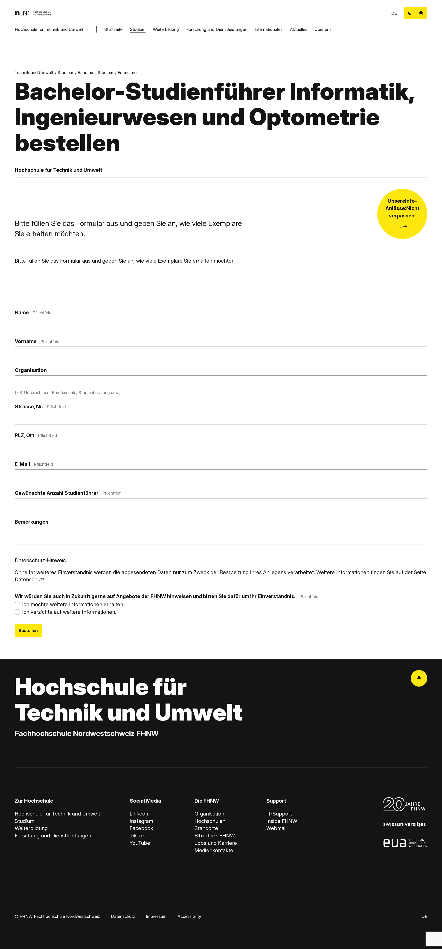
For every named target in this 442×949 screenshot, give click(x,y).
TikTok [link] (137, 836)
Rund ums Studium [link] (95, 72)
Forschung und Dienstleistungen (216, 29)
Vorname (37, 341)
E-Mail (34, 464)
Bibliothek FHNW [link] (215, 836)
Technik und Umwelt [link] (34, 72)
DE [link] (394, 13)
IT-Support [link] (279, 814)
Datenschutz (30, 579)
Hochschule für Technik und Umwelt (49, 29)
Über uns (323, 29)
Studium (137, 29)
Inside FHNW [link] (281, 821)
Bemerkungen (31, 522)
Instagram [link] (141, 821)
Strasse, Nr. (40, 406)
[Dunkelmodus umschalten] (410, 13)
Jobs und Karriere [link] (216, 843)
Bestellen (28, 630)
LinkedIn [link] (140, 814)
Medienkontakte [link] (214, 850)
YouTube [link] (140, 843)
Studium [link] (65, 72)
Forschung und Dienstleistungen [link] (53, 836)
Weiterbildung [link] (31, 828)
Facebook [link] (141, 828)
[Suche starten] (421, 13)
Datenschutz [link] (123, 916)
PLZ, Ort (36, 435)
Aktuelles (298, 29)
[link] (33, 13)
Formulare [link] (127, 72)
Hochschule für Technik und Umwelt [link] (57, 814)
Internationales (268, 29)
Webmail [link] (276, 828)
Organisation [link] (209, 814)
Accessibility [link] (189, 916)
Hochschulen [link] (210, 821)
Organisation (31, 370)
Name (33, 312)
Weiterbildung (166, 29)
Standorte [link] (206, 828)
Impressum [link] (156, 916)
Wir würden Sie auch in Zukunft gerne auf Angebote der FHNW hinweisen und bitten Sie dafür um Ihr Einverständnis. (166, 596)
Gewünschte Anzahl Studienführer (68, 493)
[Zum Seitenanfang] (419, 678)
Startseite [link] (113, 29)
